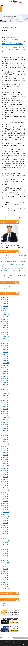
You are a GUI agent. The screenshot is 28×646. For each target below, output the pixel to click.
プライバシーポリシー (11, 638)
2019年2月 (5, 483)
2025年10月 (6, 314)
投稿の (6, 603)
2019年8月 (5, 470)
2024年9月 (5, 343)
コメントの (7, 605)
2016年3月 (5, 555)
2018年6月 (5, 501)
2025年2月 (5, 332)
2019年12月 (6, 466)
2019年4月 (5, 479)
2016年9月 (5, 542)
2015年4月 (5, 580)
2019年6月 (5, 474)
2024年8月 (5, 345)
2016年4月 (5, 553)
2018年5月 (5, 503)
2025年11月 (6, 312)
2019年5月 (5, 477)
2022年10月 (6, 393)
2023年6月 (5, 376)
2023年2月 (5, 384)
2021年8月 (5, 424)
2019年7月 (5, 472)
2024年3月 (5, 356)
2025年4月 (5, 328)
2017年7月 (5, 523)
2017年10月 (6, 516)
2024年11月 (6, 338)
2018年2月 (5, 507)
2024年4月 (5, 354)
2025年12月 (6, 310)
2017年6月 (5, 525)
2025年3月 (5, 330)
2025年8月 (5, 319)
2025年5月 (5, 325)
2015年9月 (5, 569)
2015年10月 (6, 566)
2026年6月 (5, 299)
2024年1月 (5, 360)
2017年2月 (5, 534)
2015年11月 (6, 564)
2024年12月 (6, 336)
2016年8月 (5, 544)
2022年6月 (5, 402)
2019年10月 (6, 468)
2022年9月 (5, 395)
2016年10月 (6, 540)
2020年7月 (5, 452)
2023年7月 (5, 374)
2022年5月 (5, 404)
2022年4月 (5, 406)
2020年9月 (5, 448)
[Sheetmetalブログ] (14, 2)
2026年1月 (5, 308)
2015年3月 (5, 582)
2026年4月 (5, 303)
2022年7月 (5, 400)
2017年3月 (5, 531)
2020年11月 (6, 444)
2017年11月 (6, 514)
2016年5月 (5, 551)
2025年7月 (5, 321)
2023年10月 (6, 367)
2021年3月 (5, 435)
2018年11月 (6, 490)
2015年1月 (5, 586)
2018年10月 (6, 492)
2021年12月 (6, 415)
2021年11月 (6, 417)
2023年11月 (6, 365)
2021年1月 (5, 439)
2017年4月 (5, 529)
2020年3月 (5, 461)
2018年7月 (5, 498)
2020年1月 (5, 463)
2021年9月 (5, 422)
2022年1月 (5, 413)
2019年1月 (5, 485)
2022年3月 (5, 409)
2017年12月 (6, 512)
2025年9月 (5, 317)
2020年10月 (6, 446)
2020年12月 (6, 442)
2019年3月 (5, 481)
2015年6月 (5, 575)
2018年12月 (6, 488)
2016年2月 (5, 558)
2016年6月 (5, 549)
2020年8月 (5, 450)
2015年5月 (5, 577)
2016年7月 (5, 547)
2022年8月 (5, 398)
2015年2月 (5, 584)
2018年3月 (5, 505)
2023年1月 (5, 387)
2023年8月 (5, 371)
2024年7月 (5, 347)
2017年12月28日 (11, 37)
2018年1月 (5, 509)
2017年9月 (5, 518)
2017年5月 (5, 527)
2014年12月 (6, 588)
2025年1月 (5, 334)
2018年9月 (5, 494)
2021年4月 (5, 433)
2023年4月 (5, 380)
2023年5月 (5, 378)
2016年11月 (6, 538)
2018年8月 (5, 496)
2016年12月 (6, 536)
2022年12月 (6, 389)
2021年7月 (5, 426)
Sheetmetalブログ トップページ (10, 27)
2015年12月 (6, 562)
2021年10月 (6, 420)
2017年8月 (5, 520)
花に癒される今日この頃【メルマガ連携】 (14, 261)
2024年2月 (5, 358)
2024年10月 (6, 341)
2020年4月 (5, 459)
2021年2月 (5, 437)
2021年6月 (5, 428)
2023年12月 (6, 363)
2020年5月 (5, 457)
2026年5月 (5, 301)
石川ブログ (6, 288)
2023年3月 (5, 382)
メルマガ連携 (14, 39)
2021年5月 (5, 430)
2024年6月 (5, 349)
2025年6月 (5, 323)
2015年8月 (5, 571)
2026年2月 (5, 306)
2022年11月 (6, 391)
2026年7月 (5, 297)
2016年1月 (5, 560)
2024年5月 (5, 352)
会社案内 (2, 638)
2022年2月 (5, 411)
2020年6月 (5, 455)
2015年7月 (5, 573)
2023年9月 (5, 369)
